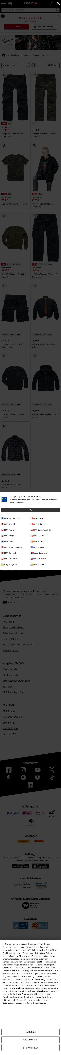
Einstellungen (30, 1047)
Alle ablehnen (30, 1039)
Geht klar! (30, 1031)
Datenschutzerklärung (36, 1003)
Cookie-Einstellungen (44, 997)
